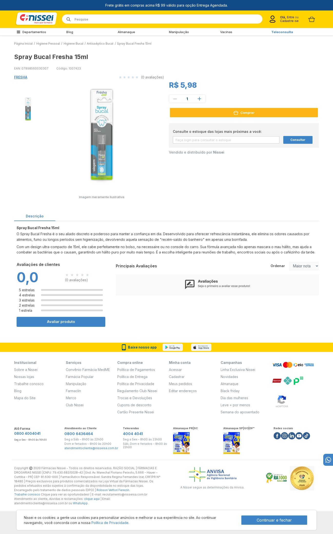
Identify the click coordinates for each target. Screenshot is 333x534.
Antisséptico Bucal (100, 43)
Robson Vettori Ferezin (113, 490)
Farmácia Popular (80, 377)
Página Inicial (23, 43)
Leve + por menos (235, 405)
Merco (71, 398)
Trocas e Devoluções (134, 398)
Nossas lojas (24, 377)
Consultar (297, 140)
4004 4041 (133, 433)
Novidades (229, 377)
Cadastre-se (289, 21)
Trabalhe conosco (29, 384)
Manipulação (179, 32)
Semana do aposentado (240, 412)
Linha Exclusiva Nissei (238, 370)
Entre (290, 17)
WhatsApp (80, 503)
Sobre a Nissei (26, 370)
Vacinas (226, 32)
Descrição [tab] (35, 216)
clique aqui (92, 499)
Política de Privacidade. (110, 523)
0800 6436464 (78, 433)
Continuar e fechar (274, 520)
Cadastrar (177, 377)
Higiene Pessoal (48, 43)
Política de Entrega (132, 377)
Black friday (230, 391)
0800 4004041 (27, 433)
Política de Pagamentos (136, 370)
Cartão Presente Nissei (135, 412)
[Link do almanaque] (181, 442)
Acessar (175, 370)
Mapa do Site (25, 398)
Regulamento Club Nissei (137, 391)
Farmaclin (73, 391)
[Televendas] (328, 460)
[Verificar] (281, 400)
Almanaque (126, 32)
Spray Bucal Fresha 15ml (134, 43)
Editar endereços (183, 391)
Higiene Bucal (73, 43)
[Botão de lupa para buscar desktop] (67, 17)
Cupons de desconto (134, 405)
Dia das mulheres (234, 398)
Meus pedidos (180, 384)
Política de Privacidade (135, 384)
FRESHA (20, 77)
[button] (27, 108)
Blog (69, 32)
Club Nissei (75, 405)
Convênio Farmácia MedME (88, 370)
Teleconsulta (282, 32)
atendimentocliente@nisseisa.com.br (91, 448)
